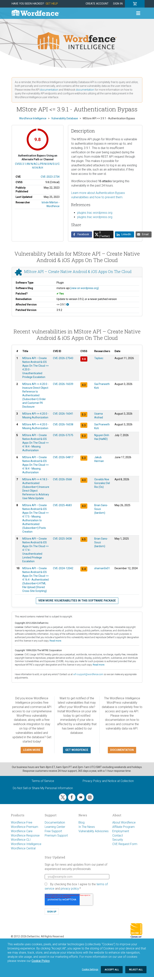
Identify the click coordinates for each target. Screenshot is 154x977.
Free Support (53, 831)
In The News (87, 827)
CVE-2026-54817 (63, 457)
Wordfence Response (25, 835)
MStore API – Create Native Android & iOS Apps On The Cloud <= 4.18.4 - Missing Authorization (35, 443)
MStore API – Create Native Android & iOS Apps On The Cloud (77, 271)
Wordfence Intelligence (26, 844)
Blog (82, 822)
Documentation (55, 822)
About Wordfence (124, 822)
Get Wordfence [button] (76, 750)
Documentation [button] (122, 750)
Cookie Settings (90, 969)
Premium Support (56, 835)
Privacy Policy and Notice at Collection (108, 781)
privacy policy (70, 888)
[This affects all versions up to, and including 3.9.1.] (67, 304)
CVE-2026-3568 (62, 479)
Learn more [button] (32, 750)
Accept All (112, 969)
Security (117, 839)
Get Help (52, 3)
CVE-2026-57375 (63, 435)
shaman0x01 (102, 568)
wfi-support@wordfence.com (88, 674)
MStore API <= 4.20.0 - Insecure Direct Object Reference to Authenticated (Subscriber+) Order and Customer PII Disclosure (35, 395)
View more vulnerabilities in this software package (77, 600)
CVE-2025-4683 (62, 505)
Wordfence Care (21, 831)
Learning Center (55, 827)
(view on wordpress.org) (84, 288)
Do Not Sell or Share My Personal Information (43, 788)
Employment (120, 831)
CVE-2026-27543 (63, 358)
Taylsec (98, 358)
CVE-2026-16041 (63, 413)
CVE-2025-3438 (62, 538)
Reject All (136, 969)
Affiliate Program (123, 827)
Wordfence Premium (24, 827)
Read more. (56, 640)
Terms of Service (43, 781)
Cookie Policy (41, 961)
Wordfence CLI (21, 839)
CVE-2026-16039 (63, 384)
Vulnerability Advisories (94, 831)
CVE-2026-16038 (63, 424)
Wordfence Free (21, 822)
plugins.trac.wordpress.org (94, 212)
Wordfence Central (23, 848)
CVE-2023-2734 (50, 176)
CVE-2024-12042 (63, 568)
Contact (117, 835)
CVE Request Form (124, 844)
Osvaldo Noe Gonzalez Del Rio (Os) (102, 483)
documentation (49, 89)
